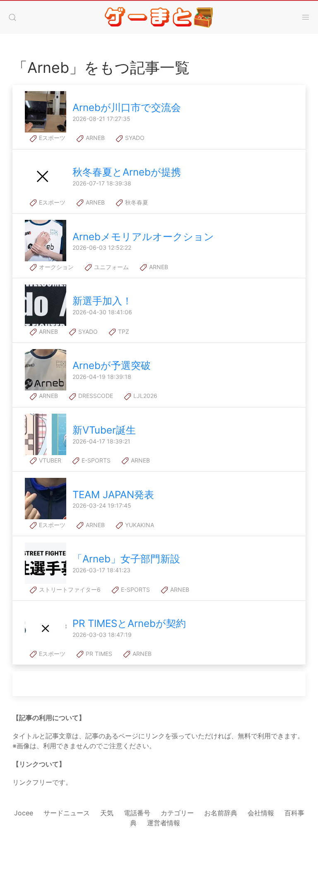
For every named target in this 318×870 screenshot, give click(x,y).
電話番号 (137, 813)
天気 (106, 813)
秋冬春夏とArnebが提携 (126, 172)
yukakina (138, 524)
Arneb (94, 137)
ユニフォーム (110, 266)
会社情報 (261, 813)
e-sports (95, 460)
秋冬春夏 (135, 202)
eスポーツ (51, 137)
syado (134, 137)
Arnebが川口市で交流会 (126, 107)
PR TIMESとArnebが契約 (129, 623)
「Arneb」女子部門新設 (126, 559)
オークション (55, 266)
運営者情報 (163, 823)
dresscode (95, 395)
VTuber (49, 460)
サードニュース (66, 813)
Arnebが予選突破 (111, 365)
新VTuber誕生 (104, 430)
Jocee (23, 813)
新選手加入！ (102, 301)
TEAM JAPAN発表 (113, 495)
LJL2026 (144, 395)
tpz (122, 331)
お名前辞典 (220, 813)
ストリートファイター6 (69, 589)
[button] (12, 17)
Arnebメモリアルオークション (143, 237)
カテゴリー (177, 813)
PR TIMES (98, 653)
